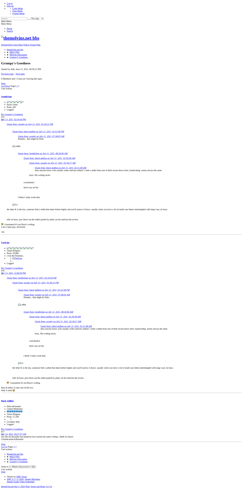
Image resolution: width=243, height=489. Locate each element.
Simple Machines (32, 479)
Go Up (4, 447)
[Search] (29, 19)
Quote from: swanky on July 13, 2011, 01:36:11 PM (30, 124)
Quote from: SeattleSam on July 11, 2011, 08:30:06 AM (43, 153)
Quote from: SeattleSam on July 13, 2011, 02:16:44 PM (31, 278)
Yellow (26, 45)
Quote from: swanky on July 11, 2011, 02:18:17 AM (52, 163)
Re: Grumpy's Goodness (12, 114)
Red (10, 45)
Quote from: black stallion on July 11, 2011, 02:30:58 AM (49, 158)
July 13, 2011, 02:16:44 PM (13, 119)
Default (4, 45)
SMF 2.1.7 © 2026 (15, 479)
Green (16, 45)
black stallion (7, 401)
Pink (38, 45)
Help (27, 486)
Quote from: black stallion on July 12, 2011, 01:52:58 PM (38, 131)
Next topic (20, 74)
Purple (33, 45)
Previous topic (7, 74)
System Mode (18, 13)
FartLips (5, 242)
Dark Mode (17, 11)
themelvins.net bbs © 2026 (13, 486)
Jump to (4, 466)
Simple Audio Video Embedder (21, 482)
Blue (21, 45)
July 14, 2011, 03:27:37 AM (13, 434)
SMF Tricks (21, 477)
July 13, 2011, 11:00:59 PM (13, 273)
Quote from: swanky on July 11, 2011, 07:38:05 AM (41, 136)
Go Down (5, 86)
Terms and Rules (37, 486)
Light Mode (17, 8)
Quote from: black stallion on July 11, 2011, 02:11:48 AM (60, 168)
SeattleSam (6, 96)
